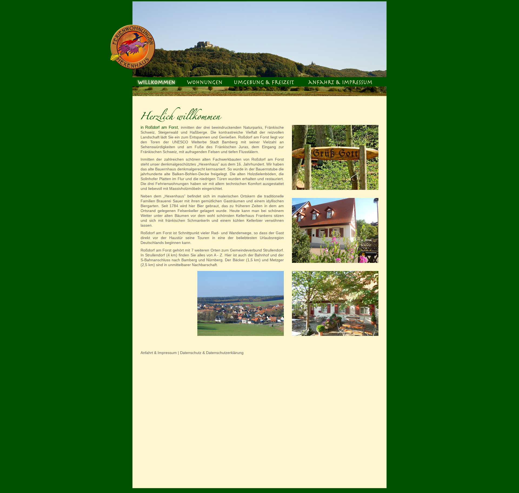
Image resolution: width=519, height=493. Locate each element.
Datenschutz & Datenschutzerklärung (212, 352)
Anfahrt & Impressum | (160, 352)
